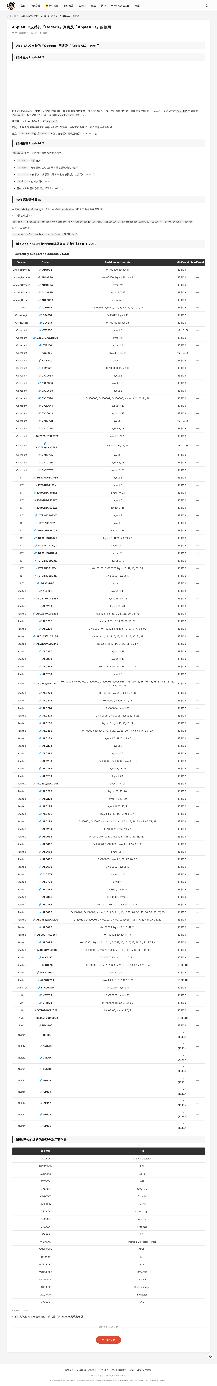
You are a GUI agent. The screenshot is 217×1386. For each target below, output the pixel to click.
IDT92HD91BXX (47, 568)
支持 (37, 110)
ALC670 (47, 866)
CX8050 (47, 330)
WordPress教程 (119, 1370)
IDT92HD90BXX (47, 560)
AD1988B (47, 292)
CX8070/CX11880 (47, 337)
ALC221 (47, 590)
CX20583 (47, 375)
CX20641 (47, 405)
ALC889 (47, 927)
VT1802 (47, 1002)
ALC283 (47, 738)
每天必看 (35, 5)
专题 (137, 5)
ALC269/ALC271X (47, 683)
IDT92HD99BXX (47, 515)
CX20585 (47, 383)
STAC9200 (47, 987)
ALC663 (47, 844)
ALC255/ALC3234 (47, 636)
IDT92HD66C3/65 (47, 477)
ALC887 (47, 912)
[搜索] (207, 6)
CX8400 (47, 360)
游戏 (93, 5)
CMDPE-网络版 (144, 1370)
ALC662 (47, 836)
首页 (9, 15)
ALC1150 (47, 957)
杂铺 (131, 1370)
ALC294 (47, 806)
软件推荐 (68, 5)
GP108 (47, 1125)
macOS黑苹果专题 (72, 1316)
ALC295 (47, 813)
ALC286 (47, 761)
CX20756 (47, 462)
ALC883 (47, 896)
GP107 (47, 1114)
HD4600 (47, 1025)
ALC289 (47, 776)
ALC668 (47, 859)
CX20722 (47, 420)
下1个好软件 (103, 1370)
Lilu (27, 121)
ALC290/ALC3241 (47, 783)
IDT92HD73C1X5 (47, 492)
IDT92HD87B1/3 (47, 545)
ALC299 (47, 828)
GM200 (47, 1046)
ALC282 (47, 730)
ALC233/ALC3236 (47, 613)
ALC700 (47, 881)
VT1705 (47, 995)
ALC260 (47, 658)
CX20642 (47, 413)
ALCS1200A (47, 972)
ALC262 (47, 666)
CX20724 (47, 428)
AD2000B (47, 300)
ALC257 (47, 651)
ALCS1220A (47, 980)
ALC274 (47, 708)
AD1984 (47, 269)
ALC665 (47, 851)
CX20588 (47, 390)
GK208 (47, 1034)
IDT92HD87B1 (47, 522)
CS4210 (47, 315)
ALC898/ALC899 (47, 949)
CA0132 (47, 307)
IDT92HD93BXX (47, 575)
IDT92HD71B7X (47, 485)
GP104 (47, 1091)
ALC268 (47, 674)
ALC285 (47, 753)
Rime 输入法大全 (120, 5)
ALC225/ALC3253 (47, 598)
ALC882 (47, 889)
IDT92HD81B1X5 (47, 538)
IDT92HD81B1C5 (47, 530)
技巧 (103, 5)
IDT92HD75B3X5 (47, 507)
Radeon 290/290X (47, 1017)
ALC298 (47, 821)
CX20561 (47, 367)
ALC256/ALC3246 (47, 643)
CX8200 (47, 352)
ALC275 (47, 715)
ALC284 (47, 745)
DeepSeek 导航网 (85, 1370)
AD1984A (47, 277)
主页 (23, 5)
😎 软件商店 (51, 5)
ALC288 (47, 768)
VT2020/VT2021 (47, 1010)
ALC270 (47, 692)
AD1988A (47, 284)
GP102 (47, 1080)
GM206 (47, 1068)
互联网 (82, 5)
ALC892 (47, 942)
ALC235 (47, 621)
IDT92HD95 (47, 583)
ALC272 (47, 700)
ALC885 (47, 904)
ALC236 (47, 628)
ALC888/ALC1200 (47, 919)
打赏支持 (110, 1339)
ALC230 (47, 606)
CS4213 (47, 322)
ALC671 (47, 874)
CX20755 (47, 454)
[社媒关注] (210, 1356)
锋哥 (36, 33)
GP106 (47, 1103)
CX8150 (47, 345)
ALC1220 (47, 965)
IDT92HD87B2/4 (47, 553)
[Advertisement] (108, 86)
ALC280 (47, 723)
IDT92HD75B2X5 (47, 500)
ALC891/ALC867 (47, 934)
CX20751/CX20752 (47, 436)
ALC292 (47, 791)
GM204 (47, 1057)
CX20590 (47, 398)
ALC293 (47, 798)
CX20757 (47, 470)
